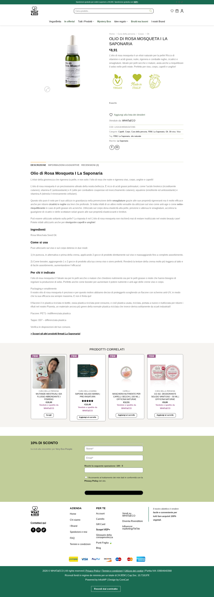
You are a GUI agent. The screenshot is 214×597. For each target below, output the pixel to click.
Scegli (49, 415)
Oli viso (172, 132)
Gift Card (100, 524)
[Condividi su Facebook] (111, 147)
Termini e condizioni (80, 544)
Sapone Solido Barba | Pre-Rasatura (87, 395)
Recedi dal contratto (106, 589)
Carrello (100, 519)
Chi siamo (75, 520)
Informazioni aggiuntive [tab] (63, 165)
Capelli (121, 132)
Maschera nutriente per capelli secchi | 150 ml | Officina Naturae (126, 396)
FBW (150, 132)
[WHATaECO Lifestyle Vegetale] (41, 11)
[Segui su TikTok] (182, 2)
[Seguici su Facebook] (176, 2)
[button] (177, 11)
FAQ (72, 538)
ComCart (124, 579)
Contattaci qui (38, 523)
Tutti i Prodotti (85, 21)
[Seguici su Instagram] (179, 2)
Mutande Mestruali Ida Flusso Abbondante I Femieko (49, 396)
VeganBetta (55, 21)
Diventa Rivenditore (132, 521)
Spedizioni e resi (78, 532)
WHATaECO (128, 120)
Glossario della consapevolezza (104, 536)
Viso (179, 132)
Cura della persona (126, 34)
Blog (98, 548)
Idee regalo (120, 21)
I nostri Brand (158, 21)
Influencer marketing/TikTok (131, 527)
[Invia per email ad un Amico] (117, 147)
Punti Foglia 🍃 (104, 542)
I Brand (73, 526)
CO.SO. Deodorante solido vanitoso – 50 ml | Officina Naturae (165, 396)
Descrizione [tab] (38, 165)
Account (100, 513)
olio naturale (136, 136)
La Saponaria (159, 132)
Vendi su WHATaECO (128, 514)
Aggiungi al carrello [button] (87, 417)
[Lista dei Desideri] (172, 11)
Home (112, 34)
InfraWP (102, 579)
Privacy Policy (91, 481)
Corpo (141, 34)
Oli (148, 34)
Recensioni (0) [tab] (90, 165)
